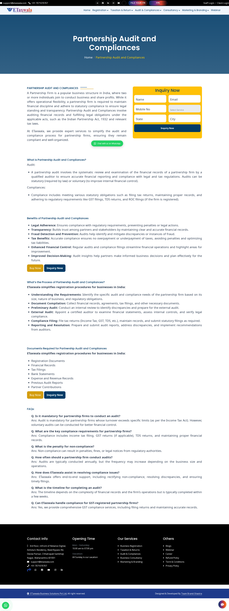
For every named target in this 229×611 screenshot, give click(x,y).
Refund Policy (172, 557)
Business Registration (131, 545)
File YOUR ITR (138, 3)
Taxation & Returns (130, 549)
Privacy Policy (172, 565)
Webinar (169, 549)
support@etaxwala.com (14, 3)
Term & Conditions (174, 561)
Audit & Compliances (130, 553)
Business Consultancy (131, 557)
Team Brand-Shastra (191, 593)
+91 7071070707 (40, 3)
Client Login (223, 3)
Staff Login (208, 3)
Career (168, 553)
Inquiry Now (167, 128)
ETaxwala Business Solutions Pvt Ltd (48, 593)
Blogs (168, 545)
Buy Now (35, 268)
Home (87, 10)
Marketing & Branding (131, 561)
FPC (158, 3)
